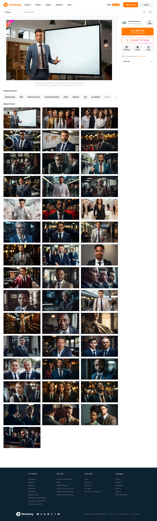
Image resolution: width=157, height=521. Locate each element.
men (21, 97)
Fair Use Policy (134, 514)
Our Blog (87, 488)
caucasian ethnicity (52, 97)
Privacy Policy (123, 514)
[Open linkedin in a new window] (45, 514)
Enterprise (32, 488)
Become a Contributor (92, 492)
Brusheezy (32, 479)
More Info (126, 61)
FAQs (86, 479)
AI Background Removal (36, 501)
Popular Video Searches (65, 495)
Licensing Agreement (64, 479)
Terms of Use (113, 514)
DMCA (59, 482)
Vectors (27, 5)
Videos (48, 5)
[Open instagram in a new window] (41, 514)
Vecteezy (31, 482)
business (76, 97)
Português (119, 485)
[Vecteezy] (12, 5)
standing (108, 97)
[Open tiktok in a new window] (52, 514)
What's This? (141, 56)
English (118, 479)
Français (118, 492)
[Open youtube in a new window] (58, 514)
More (69, 5)
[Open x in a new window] (55, 514)
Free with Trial (138, 31)
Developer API (33, 495)
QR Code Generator (35, 504)
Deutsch (118, 488)
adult (66, 97)
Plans (109, 5)
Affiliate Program (63, 485)
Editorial (59, 5)
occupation (96, 97)
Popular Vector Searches (65, 488)
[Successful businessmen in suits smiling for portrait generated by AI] (99, 346)
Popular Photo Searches (65, 492)
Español (118, 482)
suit (85, 97)
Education (31, 492)
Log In (146, 5)
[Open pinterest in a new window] (48, 514)
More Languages (121, 494)
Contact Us (88, 482)
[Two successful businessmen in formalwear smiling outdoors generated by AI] (21, 369)
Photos (38, 5)
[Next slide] (114, 97)
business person (34, 97)
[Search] (144, 12)
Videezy (31, 485)
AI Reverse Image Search (37, 498)
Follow (150, 24)
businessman (10, 97)
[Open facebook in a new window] (38, 514)
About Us (87, 485)
